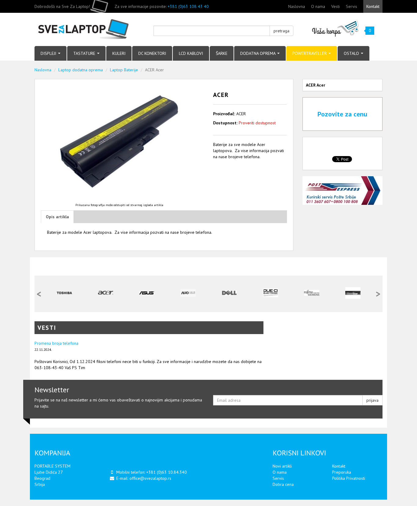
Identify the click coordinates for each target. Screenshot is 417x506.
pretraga (281, 31)
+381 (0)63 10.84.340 (166, 472)
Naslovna (296, 6)
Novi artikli (282, 466)
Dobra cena (283, 484)
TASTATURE (84, 53)
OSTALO (352, 53)
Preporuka (341, 472)
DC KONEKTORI (152, 53)
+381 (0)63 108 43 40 (188, 6)
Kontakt (372, 6)
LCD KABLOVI (191, 53)
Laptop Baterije (124, 70)
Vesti (335, 6)
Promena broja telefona (56, 343)
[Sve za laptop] (89, 29)
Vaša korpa (336, 28)
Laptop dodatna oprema (80, 70)
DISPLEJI (49, 53)
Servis (351, 6)
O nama (318, 6)
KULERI (118, 53)
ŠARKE (221, 53)
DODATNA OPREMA (258, 53)
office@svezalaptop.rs (150, 478)
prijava (372, 400)
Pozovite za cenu (342, 114)
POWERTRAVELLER (310, 53)
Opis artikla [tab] (57, 216)
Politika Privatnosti (348, 478)
